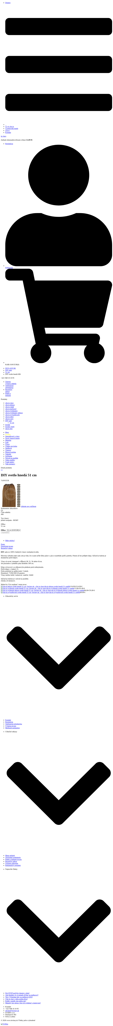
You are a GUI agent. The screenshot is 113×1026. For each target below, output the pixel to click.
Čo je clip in (9, 126)
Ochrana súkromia (11, 863)
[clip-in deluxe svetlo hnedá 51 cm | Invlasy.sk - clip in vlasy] (22, 586)
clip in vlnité (9, 407)
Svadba (7, 434)
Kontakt (8, 132)
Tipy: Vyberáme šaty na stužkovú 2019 (18, 997)
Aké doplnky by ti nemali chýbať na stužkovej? (21, 995)
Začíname (8, 456)
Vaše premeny (10, 464)
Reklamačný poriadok (13, 865)
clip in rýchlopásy (11, 411)
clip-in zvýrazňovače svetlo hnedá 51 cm (63, 592)
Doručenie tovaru (7, 546)
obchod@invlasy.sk (12, 1011)
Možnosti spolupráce (12, 728)
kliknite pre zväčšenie (28, 506)
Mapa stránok (10, 855)
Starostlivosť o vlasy (12, 436)
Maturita (8, 440)
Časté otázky (9, 462)
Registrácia (9, 144)
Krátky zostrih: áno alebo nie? (15, 1001)
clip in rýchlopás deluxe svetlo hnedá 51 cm (66, 590)
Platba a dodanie (8, 394)
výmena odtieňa (10, 383)
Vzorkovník (11, 128)
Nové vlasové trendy (12, 438)
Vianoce (8, 450)
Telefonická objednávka (9, 387)
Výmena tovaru (10, 726)
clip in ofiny (9, 417)
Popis (3, 544)
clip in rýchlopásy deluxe (14, 413)
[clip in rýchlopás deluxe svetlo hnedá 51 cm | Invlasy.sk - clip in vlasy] (26, 590)
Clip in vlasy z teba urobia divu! (16, 999)
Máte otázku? (10, 540)
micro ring (8, 429)
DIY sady (8, 370)
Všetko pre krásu (11, 446)
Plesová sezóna (10, 452)
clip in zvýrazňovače (12, 415)
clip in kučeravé (10, 409)
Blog (7, 432)
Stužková (8, 448)
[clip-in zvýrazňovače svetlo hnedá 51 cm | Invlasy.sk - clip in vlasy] (25, 592)
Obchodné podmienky (13, 857)
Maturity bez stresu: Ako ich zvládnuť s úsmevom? (23, 1003)
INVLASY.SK (10, 368)
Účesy (7, 444)
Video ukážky (10, 460)
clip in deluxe (10, 405)
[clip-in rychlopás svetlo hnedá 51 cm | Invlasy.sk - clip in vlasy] (23, 588)
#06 (68, 586)
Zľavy (7, 130)
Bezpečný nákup (8, 390)
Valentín (8, 454)
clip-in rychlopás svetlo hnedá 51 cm (59, 588)
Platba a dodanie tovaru (13, 859)
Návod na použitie (11, 458)
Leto (6, 442)
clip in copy (9, 419)
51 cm (7, 372)
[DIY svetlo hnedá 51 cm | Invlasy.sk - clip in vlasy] (11, 506)
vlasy (3, 136)
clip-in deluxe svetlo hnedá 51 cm (55, 586)
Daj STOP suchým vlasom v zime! (17, 993)
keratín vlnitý (9, 427)
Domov (8, 3)
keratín (7, 425)
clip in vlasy (9, 403)
